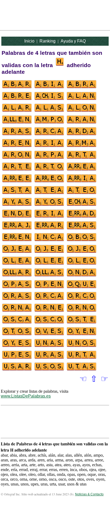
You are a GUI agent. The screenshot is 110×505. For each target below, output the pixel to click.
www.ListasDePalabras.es (26, 396)
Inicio (29, 41)
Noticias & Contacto (89, 494)
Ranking (48, 41)
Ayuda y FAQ (73, 41)
